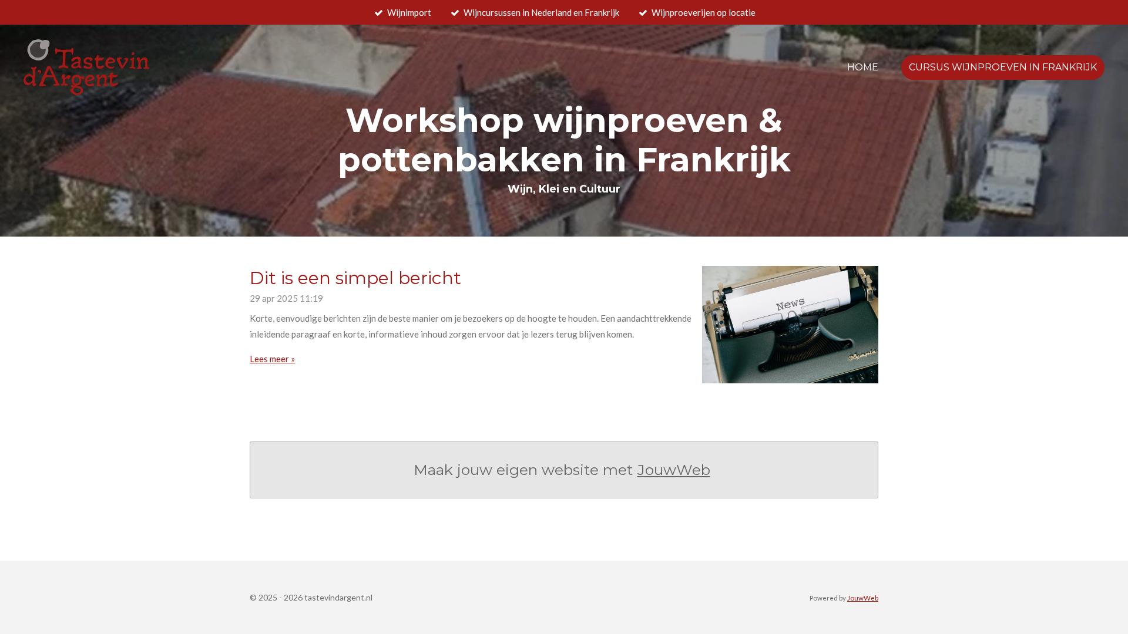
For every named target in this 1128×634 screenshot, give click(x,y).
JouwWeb (673, 469)
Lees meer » (272, 358)
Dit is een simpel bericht (355, 278)
